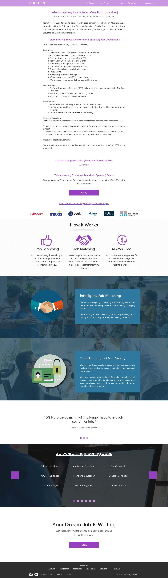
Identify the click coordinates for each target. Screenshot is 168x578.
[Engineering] (78, 501)
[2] (84, 438)
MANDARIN (84, 165)
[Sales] (82, 501)
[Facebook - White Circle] (31, 574)
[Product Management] (94, 501)
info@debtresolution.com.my (84, 145)
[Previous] (15, 475)
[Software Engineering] (74, 501)
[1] (80, 438)
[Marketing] (86, 501)
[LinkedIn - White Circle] (36, 574)
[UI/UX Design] (90, 501)
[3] (87, 438)
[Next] (153, 475)
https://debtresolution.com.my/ (57, 139)
